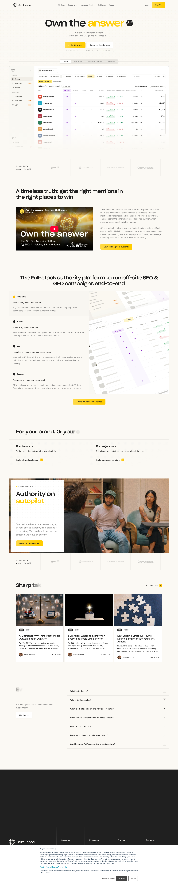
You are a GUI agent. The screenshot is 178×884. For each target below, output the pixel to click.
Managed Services (88, 5)
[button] (72, 5)
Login (147, 5)
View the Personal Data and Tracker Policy (54, 867)
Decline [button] (133, 878)
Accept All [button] (121, 878)
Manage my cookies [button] (108, 878)
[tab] (49, 303)
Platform (61, 5)
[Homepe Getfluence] (29, 5)
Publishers (102, 5)
